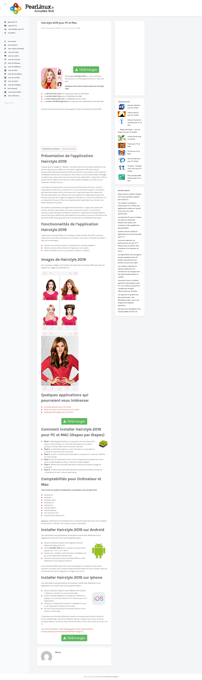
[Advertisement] (16, 141)
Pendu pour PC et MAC (134, 145)
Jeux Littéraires (13, 96)
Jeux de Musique (14, 63)
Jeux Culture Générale (16, 49)
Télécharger (87, 69)
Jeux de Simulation (15, 74)
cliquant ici (75, 441)
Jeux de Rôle (12, 70)
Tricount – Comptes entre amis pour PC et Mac (135, 168)
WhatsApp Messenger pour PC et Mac (58, 412)
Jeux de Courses (14, 59)
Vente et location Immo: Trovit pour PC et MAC (61, 409)
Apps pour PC (12, 22)
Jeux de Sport (13, 81)
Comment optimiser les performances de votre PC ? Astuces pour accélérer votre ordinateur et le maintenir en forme (128, 245)
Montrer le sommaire (68, 149)
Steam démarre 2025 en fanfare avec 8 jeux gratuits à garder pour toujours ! (129, 197)
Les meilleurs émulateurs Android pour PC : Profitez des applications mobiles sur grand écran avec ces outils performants (129, 208)
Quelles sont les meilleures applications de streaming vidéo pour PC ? (130, 234)
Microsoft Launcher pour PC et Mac (57, 407)
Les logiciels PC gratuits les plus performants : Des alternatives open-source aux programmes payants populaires (128, 300)
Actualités (11, 33)
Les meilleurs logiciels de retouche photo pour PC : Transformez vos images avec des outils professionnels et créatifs (129, 271)
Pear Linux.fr (88, 677)
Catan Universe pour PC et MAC (133, 114)
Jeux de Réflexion (14, 67)
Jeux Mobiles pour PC (16, 29)
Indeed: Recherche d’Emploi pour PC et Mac (135, 122)
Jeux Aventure (12, 45)
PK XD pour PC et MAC (134, 152)
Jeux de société (14, 78)
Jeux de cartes (13, 56)
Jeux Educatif (12, 88)
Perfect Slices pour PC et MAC (134, 138)
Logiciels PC (12, 26)
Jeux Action (12, 41)
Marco (58, 652)
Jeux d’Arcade (13, 52)
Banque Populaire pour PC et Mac (134, 106)
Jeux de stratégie (14, 85)
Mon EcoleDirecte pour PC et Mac (134, 160)
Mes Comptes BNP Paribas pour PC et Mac (134, 178)
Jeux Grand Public (14, 92)
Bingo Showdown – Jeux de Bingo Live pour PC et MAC (129, 131)
